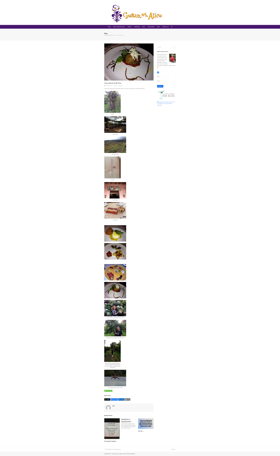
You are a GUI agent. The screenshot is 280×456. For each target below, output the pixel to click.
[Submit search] (174, 47)
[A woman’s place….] (112, 428)
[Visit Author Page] (108, 407)
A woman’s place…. (110, 441)
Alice (116, 85)
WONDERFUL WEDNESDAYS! (126, 420)
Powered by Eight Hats (130, 453)
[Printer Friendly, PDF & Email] (108, 391)
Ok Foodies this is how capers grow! (112, 449)
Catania (173, 449)
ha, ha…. (141, 431)
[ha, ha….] (146, 423)
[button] (172, 27)
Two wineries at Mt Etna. (109, 35)
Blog (121, 85)
